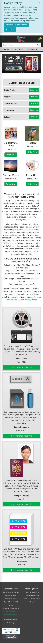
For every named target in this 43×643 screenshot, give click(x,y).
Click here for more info (21, 367)
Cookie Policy (10, 611)
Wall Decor (19, 49)
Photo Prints (6, 49)
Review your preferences (16, 25)
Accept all (10, 29)
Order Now (34, 90)
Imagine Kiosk (32, 49)
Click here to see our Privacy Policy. (21, 299)
